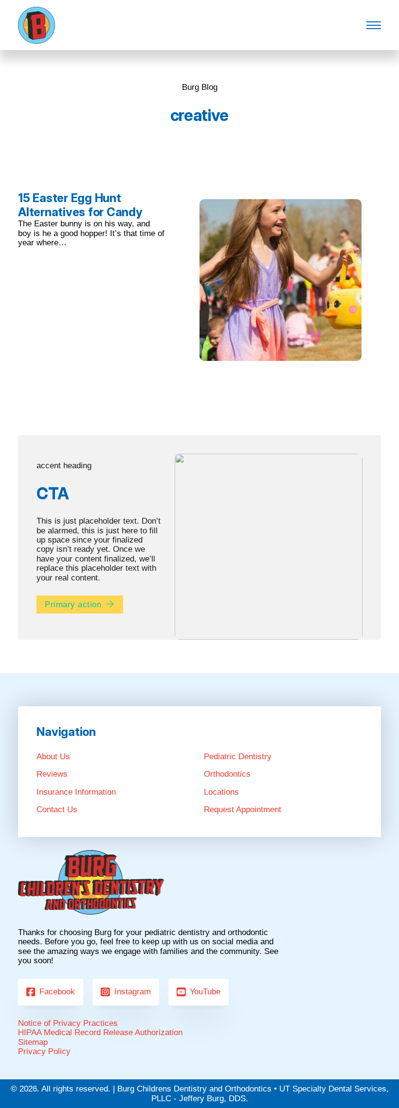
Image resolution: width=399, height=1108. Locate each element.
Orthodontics (227, 774)
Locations (221, 792)
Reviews (52, 774)
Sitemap (33, 1042)
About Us (53, 756)
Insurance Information (76, 792)
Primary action (73, 604)
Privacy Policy (44, 1051)
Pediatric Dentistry (238, 756)
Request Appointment (242, 809)
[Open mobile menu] (373, 25)
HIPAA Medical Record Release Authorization (100, 1032)
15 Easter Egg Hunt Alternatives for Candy (80, 205)
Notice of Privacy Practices (68, 1023)
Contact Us (56, 809)
